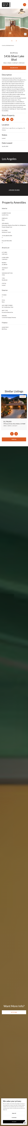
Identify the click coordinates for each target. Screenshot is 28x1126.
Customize (14, 1117)
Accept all (14, 1121)
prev (12, 40)
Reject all (14, 1113)
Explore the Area (14, 190)
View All (14, 439)
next (16, 40)
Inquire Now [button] (14, 67)
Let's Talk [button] (14, 1012)
